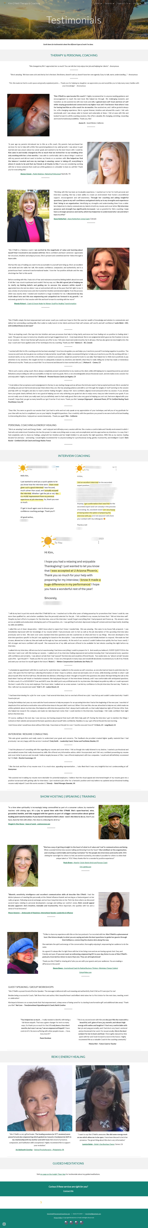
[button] (145, 3)
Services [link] (108, 3)
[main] (74, 19)
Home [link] (97, 3)
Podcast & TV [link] (122, 3)
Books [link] (136, 3)
